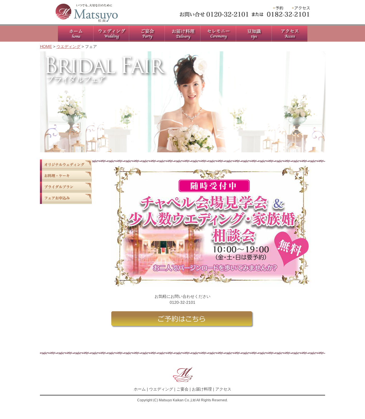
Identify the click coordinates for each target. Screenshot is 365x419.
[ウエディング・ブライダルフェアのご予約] (278, 9)
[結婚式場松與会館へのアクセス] (301, 9)
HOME (46, 46)
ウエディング (68, 46)
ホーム (140, 389)
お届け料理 (202, 389)
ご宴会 (182, 389)
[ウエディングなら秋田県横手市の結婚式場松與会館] (86, 22)
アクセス (223, 389)
